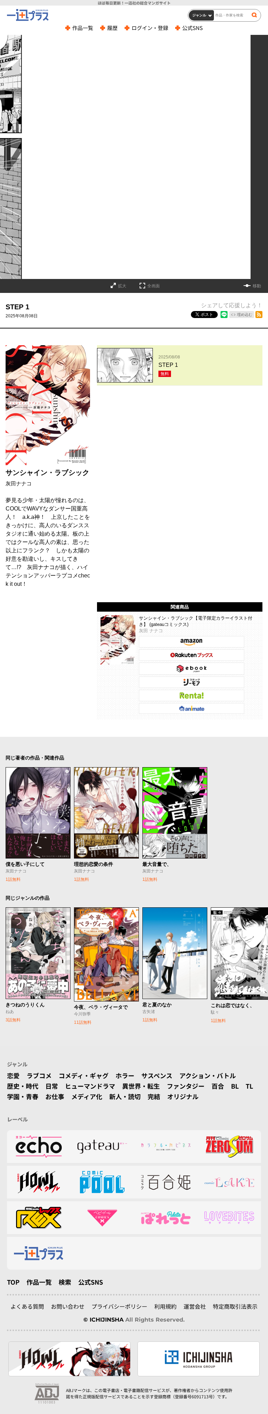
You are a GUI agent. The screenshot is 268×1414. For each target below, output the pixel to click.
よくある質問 (27, 1306)
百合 (217, 1085)
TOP (13, 1281)
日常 (51, 1085)
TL (249, 1085)
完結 (154, 1096)
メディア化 (86, 1096)
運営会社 (195, 1306)
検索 (65, 1281)
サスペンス (156, 1075)
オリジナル (183, 1096)
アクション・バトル (207, 1075)
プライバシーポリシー (119, 1306)
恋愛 (13, 1075)
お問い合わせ (67, 1306)
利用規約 (165, 1306)
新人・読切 (125, 1096)
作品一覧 (82, 27)
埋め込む (244, 314)
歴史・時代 (22, 1085)
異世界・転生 (141, 1085)
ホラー (125, 1075)
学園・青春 (22, 1096)
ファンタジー (185, 1085)
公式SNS (192, 27)
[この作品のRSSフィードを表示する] (258, 314)
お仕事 (54, 1096)
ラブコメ (39, 1075)
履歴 (112, 27)
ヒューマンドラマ (90, 1085)
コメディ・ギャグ (84, 1075)
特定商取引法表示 (235, 1306)
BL (235, 1085)
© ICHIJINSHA (103, 1319)
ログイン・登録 (150, 27)
